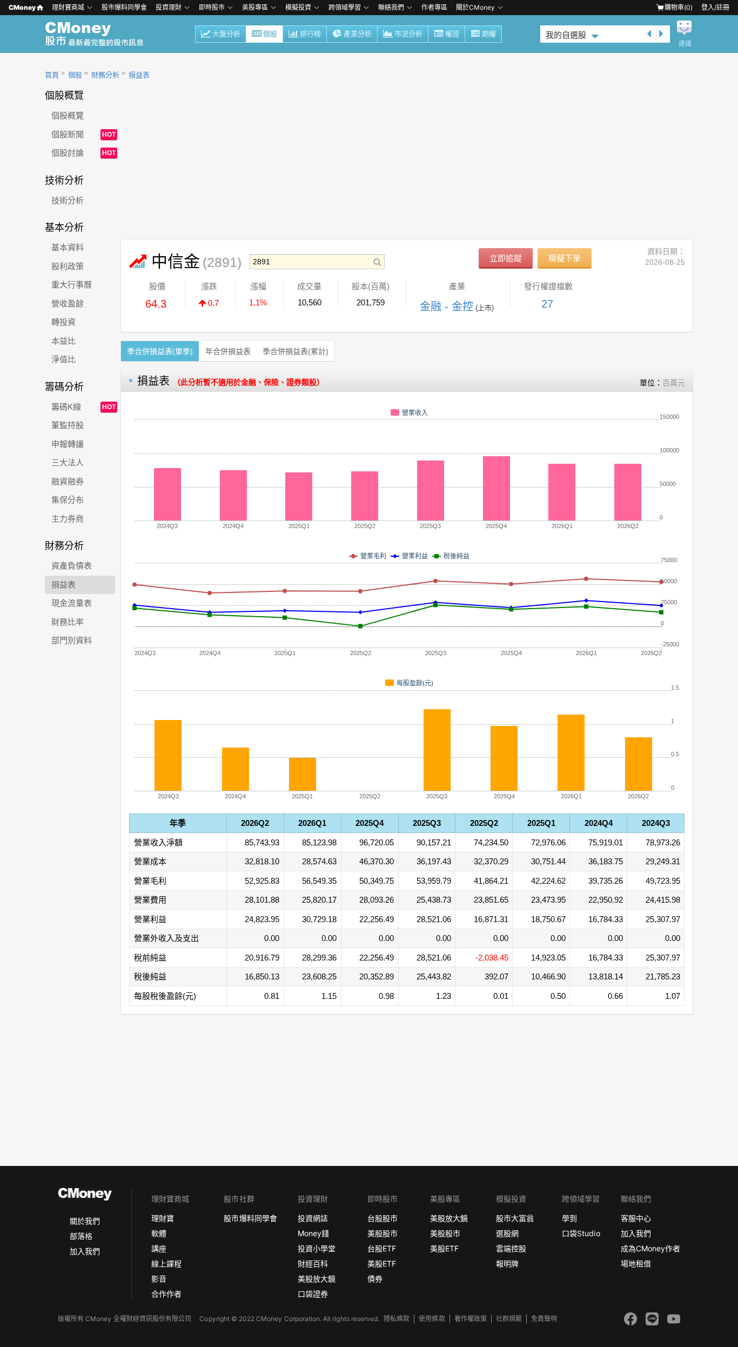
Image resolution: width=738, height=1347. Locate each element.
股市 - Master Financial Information (100, 34)
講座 (158, 1248)
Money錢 (313, 1233)
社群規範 (509, 1319)
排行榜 (310, 34)
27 (547, 304)
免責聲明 (544, 1319)
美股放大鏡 (317, 1278)
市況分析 (408, 34)
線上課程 (166, 1263)
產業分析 (358, 34)
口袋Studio (581, 1233)
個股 (270, 34)
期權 (489, 34)
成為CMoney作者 (650, 1248)
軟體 (158, 1233)
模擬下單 (564, 258)
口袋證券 (313, 1293)
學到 (569, 1218)
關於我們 (85, 1220)
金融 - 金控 (446, 306)
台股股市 (382, 1218)
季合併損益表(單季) (160, 351)
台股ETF (381, 1248)
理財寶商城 (68, 7)
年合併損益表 (228, 351)
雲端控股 (511, 1248)
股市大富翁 (515, 1218)
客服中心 (636, 1218)
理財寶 (162, 1218)
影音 (158, 1278)
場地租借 (636, 1263)
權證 (452, 34)
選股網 (507, 1233)
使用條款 (432, 1319)
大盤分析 (226, 34)
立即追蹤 (505, 258)
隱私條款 (397, 1319)
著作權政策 (470, 1319)
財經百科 (313, 1263)
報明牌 (507, 1263)
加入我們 (85, 1251)
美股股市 (382, 1233)
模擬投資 (298, 7)
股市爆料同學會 (124, 7)
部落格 (81, 1236)
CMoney (22, 7)
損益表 (139, 75)
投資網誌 (313, 1218)
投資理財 (169, 7)
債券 (375, 1278)
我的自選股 (566, 34)
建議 (685, 44)
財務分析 (105, 75)
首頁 (52, 75)
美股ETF (381, 1263)
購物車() (679, 7)
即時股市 (212, 7)
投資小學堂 (317, 1248)
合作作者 (166, 1293)
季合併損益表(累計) (295, 351)
